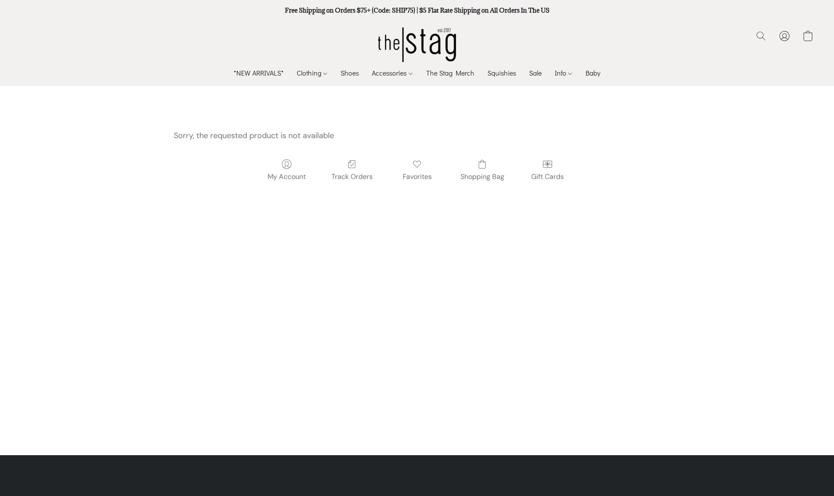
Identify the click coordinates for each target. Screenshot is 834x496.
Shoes (350, 72)
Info (561, 72)
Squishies (501, 72)
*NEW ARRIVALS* (259, 72)
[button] (417, 44)
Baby (593, 72)
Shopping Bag (482, 176)
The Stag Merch (450, 72)
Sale (535, 72)
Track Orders (352, 176)
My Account (287, 176)
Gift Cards (547, 176)
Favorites (417, 176)
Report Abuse (417, 474)
